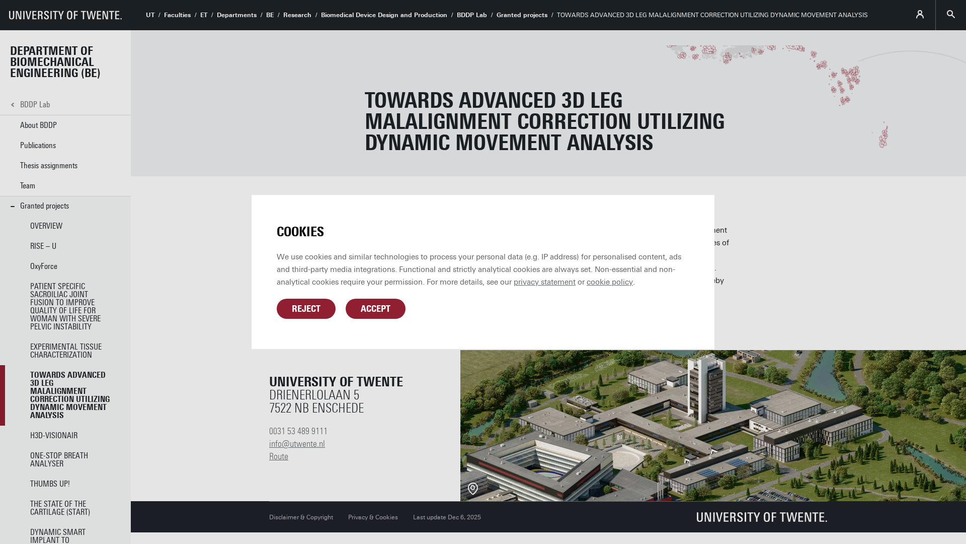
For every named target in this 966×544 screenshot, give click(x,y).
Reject (306, 308)
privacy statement (545, 282)
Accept (375, 308)
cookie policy (610, 282)
